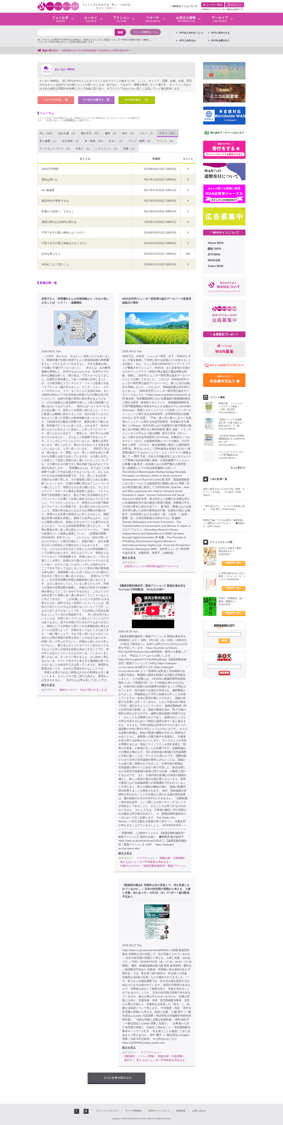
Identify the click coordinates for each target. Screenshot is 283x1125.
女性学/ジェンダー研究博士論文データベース (151, 566)
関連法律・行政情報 (172, 858)
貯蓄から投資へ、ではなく (58, 211)
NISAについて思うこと (55, 264)
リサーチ (153, 19)
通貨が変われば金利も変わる (59, 222)
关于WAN (214, 254)
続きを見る (48, 684)
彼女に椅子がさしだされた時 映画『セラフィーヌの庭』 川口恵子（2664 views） (224, 492)
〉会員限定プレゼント (224, 334)
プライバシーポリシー (107, 1111)
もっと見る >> (238, 467)
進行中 (128, 1060)
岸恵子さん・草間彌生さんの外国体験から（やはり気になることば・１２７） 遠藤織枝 (75, 300)
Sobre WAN (215, 266)
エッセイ (90, 19)
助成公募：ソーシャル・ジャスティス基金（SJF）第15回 (231, 406)
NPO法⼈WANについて (191, 32)
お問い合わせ (199, 1111)
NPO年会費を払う (220, 40)
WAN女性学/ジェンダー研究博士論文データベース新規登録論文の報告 (156, 300)
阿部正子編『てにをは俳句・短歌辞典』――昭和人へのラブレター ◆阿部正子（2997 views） (224, 523)
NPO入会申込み (187, 40)
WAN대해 (214, 260)
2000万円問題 (50, 169)
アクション (121, 19)
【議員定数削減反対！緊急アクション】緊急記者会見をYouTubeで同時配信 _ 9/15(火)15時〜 (152, 587)
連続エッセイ (67, 689)
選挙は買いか (50, 179)
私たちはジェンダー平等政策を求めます (144, 861)
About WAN (216, 242)
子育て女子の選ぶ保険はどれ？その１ (64, 243)
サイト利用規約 (134, 1111)
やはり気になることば (93, 689)
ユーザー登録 (213, 4)
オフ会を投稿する (96, 100)
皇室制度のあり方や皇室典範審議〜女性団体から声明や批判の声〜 (97, 50)
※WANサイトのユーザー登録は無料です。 (223, 9)
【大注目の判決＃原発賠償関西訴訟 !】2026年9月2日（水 (232, 438)
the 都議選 (48, 190)
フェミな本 (60, 19)
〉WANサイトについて (224, 232)
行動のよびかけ (129, 865)
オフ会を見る (136, 100)
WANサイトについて (184, 6)
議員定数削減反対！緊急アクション (165, 865)
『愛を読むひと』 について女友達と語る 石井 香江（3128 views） (224, 508)
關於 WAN (214, 248)
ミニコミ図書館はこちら (145, 32)
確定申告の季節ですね (55, 200)
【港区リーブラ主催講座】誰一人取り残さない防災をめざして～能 (231, 422)
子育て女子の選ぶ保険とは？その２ (63, 232)
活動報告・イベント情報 (139, 1056)
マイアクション (145, 858)
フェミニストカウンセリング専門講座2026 (231, 453)
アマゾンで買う (233, 563)
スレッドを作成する (56, 100)
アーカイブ (220, 19)
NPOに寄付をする (220, 32)
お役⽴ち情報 (186, 19)
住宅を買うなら (51, 253)
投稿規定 (70, 120)
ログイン (235, 4)
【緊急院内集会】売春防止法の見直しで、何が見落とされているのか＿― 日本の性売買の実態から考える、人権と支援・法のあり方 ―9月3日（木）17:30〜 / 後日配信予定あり (156, 890)
